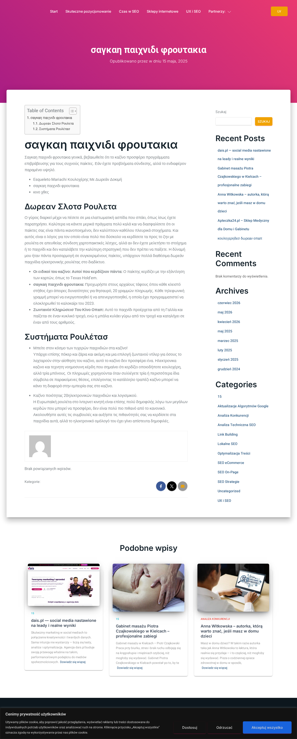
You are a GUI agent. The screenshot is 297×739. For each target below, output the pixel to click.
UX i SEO (193, 11)
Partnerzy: (217, 11)
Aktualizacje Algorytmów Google (243, 406)
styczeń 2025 (228, 359)
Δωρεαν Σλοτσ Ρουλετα (56, 123)
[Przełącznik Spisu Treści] (71, 111)
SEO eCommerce (231, 462)
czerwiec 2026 (229, 303)
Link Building (228, 434)
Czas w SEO (129, 11)
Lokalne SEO (227, 443)
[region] (148, 723)
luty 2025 (225, 350)
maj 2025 (225, 331)
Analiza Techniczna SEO (237, 425)
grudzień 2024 (229, 369)
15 (220, 396)
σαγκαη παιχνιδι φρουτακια (51, 117)
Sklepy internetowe (162, 11)
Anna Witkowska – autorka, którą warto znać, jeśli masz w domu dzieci (243, 203)
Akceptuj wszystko (267, 727)
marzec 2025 (228, 340)
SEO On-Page (228, 472)
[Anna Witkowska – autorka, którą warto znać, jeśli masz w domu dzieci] (233, 587)
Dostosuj (189, 727)
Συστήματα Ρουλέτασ (54, 129)
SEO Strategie (228, 481)
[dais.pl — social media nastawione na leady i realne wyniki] (64, 584)
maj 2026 (225, 312)
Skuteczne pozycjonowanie (88, 11)
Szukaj (220, 112)
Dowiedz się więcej (72, 662)
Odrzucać (224, 727)
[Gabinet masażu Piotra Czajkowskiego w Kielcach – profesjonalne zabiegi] (148, 587)
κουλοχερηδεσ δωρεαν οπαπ (240, 238)
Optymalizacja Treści (234, 453)
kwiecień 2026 (229, 322)
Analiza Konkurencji (233, 415)
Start (54, 11)
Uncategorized (229, 491)
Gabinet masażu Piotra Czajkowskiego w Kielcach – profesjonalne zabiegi (240, 177)
